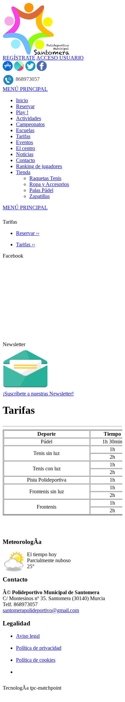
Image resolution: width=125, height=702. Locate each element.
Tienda (23, 172)
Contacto (25, 160)
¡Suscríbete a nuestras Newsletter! (38, 393)
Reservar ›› (27, 233)
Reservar (25, 106)
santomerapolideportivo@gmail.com (41, 610)
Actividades (28, 118)
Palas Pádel (41, 190)
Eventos (24, 142)
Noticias (24, 154)
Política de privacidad (38, 648)
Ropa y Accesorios (49, 184)
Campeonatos (30, 124)
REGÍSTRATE (19, 58)
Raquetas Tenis (45, 178)
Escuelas (25, 130)
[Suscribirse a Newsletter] (25, 389)
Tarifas (23, 136)
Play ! (22, 112)
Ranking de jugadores (39, 166)
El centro (25, 148)
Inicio (22, 100)
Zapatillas (39, 196)
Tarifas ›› (25, 244)
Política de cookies (35, 660)
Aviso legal (28, 636)
